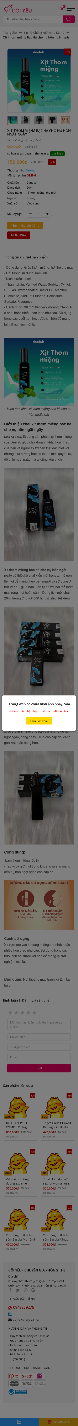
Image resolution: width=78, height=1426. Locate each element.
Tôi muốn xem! (39, 721)
